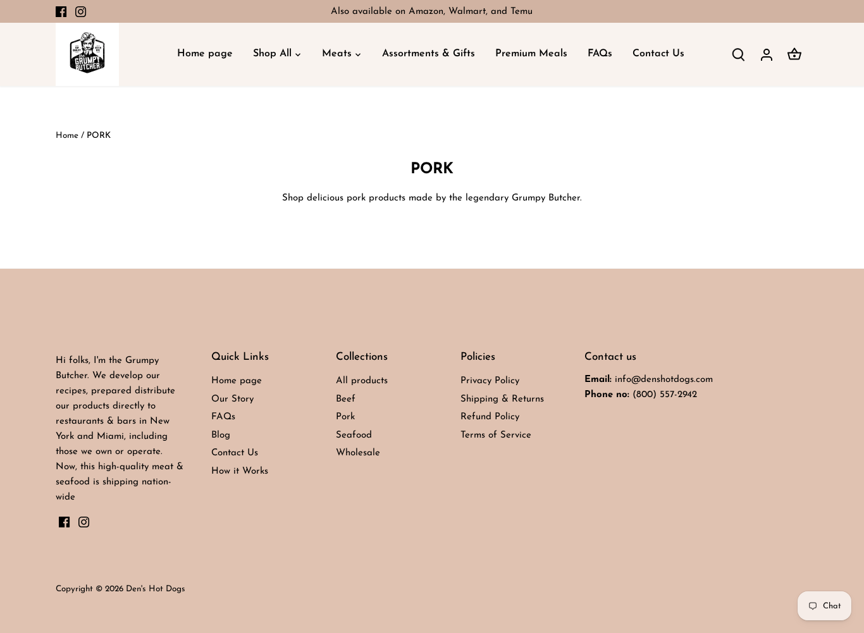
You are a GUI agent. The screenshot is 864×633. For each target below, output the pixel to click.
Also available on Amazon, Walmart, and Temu (432, 11)
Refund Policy (489, 417)
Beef (345, 399)
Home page (236, 381)
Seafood (354, 435)
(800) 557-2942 (665, 395)
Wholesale (358, 453)
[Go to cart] (794, 54)
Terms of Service (495, 435)
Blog (220, 435)
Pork (345, 417)
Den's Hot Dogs (155, 589)
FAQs (223, 417)
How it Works (239, 471)
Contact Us (234, 453)
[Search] (739, 54)
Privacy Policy (489, 381)
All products (362, 381)
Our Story (232, 399)
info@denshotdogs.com (664, 379)
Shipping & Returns (502, 399)
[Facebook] (61, 11)
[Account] (767, 54)
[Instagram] (80, 11)
